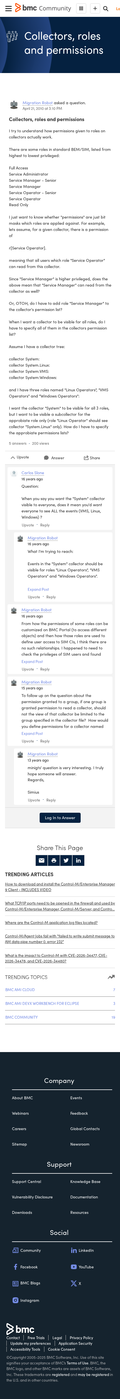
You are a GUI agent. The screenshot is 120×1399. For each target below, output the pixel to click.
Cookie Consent (61, 1349)
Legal (57, 1337)
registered (60, 1374)
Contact (13, 1337)
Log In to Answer (60, 817)
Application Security (75, 1343)
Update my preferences (30, 1343)
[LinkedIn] (78, 860)
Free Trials (36, 1337)
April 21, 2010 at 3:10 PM (42, 108)
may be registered (93, 1374)
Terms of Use (77, 1363)
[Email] (41, 860)
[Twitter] (66, 860)
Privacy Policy (81, 1337)
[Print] (54, 860)
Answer (57, 457)
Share (95, 457)
